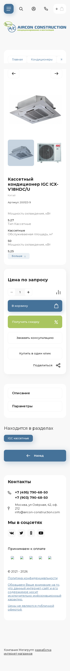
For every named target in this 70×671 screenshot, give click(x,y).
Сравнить (58, 292)
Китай (12, 195)
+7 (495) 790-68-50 (31, 492)
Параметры (22, 406)
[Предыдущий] (13, 73)
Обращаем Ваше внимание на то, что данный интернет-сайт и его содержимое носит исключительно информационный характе (34, 592)
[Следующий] (56, 73)
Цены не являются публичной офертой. (31, 607)
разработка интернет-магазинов (27, 651)
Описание (21, 393)
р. (21, 599)
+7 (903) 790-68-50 (31, 498)
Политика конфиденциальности (33, 578)
